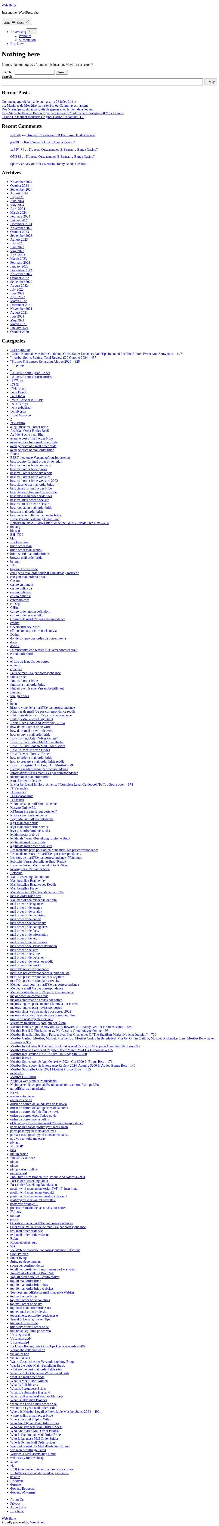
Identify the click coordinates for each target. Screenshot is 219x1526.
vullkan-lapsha (20, 1358)
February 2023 (20, 262)
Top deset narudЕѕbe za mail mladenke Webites (42, 1292)
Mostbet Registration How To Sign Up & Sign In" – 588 (48, 1054)
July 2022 (17, 289)
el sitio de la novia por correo (29, 661)
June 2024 (17, 201)
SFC (13, 1246)
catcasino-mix (19, 600)
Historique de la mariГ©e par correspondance (41, 715)
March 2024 (18, 212)
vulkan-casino (19, 1354)
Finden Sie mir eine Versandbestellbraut (37, 688)
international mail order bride (29, 777)
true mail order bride (24, 1323)
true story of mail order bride (29, 1327)
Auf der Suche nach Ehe (26, 434)
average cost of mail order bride (31, 438)
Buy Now (17, 44)
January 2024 (19, 220)
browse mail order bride (26, 557)
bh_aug (15, 527)
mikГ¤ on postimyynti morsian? (31, 1019)
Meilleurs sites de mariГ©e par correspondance (42, 992)
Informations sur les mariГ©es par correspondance (44, 773)
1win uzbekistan (21, 407)
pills (13, 1150)
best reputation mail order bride (31, 507)
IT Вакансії (18, 792)
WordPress (37, 1522)
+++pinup (17, 365)
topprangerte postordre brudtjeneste (34, 1315)
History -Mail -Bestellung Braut (31, 719)
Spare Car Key (20, 164)
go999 (14, 142)
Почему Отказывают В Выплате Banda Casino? (61, 135)
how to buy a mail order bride (30, 734)
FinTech (15, 692)
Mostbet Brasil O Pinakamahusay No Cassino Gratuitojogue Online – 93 (59, 1030)
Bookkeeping (19, 542)
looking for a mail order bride (30, 869)
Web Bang (9, 5)
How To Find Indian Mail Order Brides (37, 742)
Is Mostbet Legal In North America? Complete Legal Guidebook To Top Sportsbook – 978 (71, 784)
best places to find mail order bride (33, 492)
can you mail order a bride (28, 577)
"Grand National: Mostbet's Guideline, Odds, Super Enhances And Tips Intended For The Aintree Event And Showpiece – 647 (96, 354)
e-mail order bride (22, 654)
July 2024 (17, 197)
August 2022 (19, 285)
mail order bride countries (27, 915)
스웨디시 (17, 149)
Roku (14, 1238)
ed (11, 657)
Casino (15, 580)
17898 (14, 384)
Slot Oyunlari (19, 1254)
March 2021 (18, 324)
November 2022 (21, 274)
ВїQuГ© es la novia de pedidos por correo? (39, 1473)
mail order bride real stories (28, 942)
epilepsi (15, 665)
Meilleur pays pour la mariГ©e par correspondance (44, 984)
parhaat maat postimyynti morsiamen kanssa (40, 1134)
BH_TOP (17, 534)
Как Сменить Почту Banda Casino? (49, 142)
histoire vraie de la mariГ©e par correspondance (42, 707)
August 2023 (19, 239)
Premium (25, 36)
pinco (14, 1161)
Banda (14, 454)
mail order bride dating (25, 919)
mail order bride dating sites (28, 927)
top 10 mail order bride (25, 1281)
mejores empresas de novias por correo (36, 1000)
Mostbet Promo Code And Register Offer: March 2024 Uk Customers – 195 (61, 1050)
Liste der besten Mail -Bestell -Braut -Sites (38, 865)
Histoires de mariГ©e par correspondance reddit (42, 711)
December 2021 (21, 305)
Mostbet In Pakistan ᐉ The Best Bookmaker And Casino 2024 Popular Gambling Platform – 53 (75, 1046)
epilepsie (16, 669)
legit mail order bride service (29, 827)
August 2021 (19, 312)
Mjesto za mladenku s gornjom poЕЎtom (38, 1023)
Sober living (18, 1258)
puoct (14, 1219)
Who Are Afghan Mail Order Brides (34, 1423)
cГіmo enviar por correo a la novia (33, 630)
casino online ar (20, 592)
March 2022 (18, 301)
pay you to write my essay (28, 1138)
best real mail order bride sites (30, 504)
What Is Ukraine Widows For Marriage (36, 1396)
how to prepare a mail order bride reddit (37, 761)
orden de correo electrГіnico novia (33, 1115)
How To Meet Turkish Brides (30, 754)
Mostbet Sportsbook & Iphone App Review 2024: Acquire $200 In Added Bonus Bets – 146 (72, 1065)
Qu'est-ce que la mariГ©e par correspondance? (41, 1223)
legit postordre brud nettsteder (30, 830)
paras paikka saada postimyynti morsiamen (39, 1127)
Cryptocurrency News (25, 627)
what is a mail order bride (27, 1377)
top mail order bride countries (30, 1300)
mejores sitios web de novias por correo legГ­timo (43, 1015)
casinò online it (20, 596)
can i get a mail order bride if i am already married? (44, 573)
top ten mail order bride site (28, 1311)
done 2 (14, 646)
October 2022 (19, 278)
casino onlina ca (21, 588)
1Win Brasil (18, 388)
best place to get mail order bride (32, 484)
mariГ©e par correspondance (29, 969)
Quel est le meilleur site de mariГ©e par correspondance (48, 1227)
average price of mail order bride (32, 450)
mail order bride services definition (33, 946)
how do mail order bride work (30, 727)
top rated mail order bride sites (30, 1308)
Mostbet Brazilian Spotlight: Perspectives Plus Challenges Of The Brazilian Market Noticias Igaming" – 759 (83, 1034)
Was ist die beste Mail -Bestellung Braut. (37, 1365)
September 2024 (21, 189)
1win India (17, 396)
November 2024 (21, 182)
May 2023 (17, 251)
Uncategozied (19, 1342)
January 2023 (19, 266)
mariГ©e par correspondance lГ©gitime (37, 977)
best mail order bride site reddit (31, 473)
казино (15, 1477)
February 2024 (20, 216)
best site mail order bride (26, 511)
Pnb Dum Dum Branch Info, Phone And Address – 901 (47, 1177)
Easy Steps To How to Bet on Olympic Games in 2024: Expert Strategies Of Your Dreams (63, 113)
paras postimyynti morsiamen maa (33, 1131)
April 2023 (17, 255)
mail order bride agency (26, 907)
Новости (16, 1481)
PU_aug (15, 1211)
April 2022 (17, 297)
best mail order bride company (30, 465)
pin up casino (19, 1154)
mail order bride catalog (26, 911)
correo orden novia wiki (26, 615)
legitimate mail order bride (28, 842)
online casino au (21, 1100)
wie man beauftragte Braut (28, 1450)
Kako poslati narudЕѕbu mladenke (33, 804)
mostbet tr (17, 1073)
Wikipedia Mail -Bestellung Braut (33, 1454)
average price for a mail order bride (34, 442)
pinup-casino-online (23, 1169)
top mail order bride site (26, 1304)
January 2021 (19, 328)
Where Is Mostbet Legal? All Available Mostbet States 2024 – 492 (54, 1411)
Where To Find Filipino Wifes (30, 1419)
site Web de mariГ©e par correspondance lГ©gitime (45, 1250)
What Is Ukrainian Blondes (28, 1400)
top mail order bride (23, 1296)
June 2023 (17, 247)
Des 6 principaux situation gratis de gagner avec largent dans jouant (47, 109)
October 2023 (19, 232)
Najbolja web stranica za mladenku (34, 1081)
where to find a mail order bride (31, 1415)
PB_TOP (16, 1146)
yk (12, 1465)
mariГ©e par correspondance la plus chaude (40, 973)
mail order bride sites (24, 950)
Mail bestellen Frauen (24, 888)
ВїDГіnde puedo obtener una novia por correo (41, 1469)
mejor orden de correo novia (29, 996)
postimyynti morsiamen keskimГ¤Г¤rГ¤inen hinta (43, 1188)
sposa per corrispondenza (27, 1265)
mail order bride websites (27, 957)
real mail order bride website (29, 1234)
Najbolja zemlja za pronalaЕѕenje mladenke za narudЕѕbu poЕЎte (54, 1084)
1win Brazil (18, 392)
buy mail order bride (24, 569)
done (13, 642)
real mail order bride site (26, 1231)
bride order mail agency (26, 550)
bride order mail (21, 546)
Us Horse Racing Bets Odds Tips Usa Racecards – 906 (47, 1346)
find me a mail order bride (27, 684)
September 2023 (21, 235)
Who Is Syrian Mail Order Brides (32, 1442)
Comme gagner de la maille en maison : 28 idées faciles (39, 101)
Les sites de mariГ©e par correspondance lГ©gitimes (46, 857)
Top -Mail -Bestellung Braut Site (32, 1273)
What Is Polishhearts (24, 1384)
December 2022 (21, 270)
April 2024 (17, 208)
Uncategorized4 (21, 1338)
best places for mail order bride (31, 488)
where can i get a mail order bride (32, 1408)
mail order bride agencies (27, 904)
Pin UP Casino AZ (23, 1158)
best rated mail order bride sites (31, 496)
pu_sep (15, 1215)
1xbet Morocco (20, 415)
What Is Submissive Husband (30, 1392)
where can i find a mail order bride (33, 1404)
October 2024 (19, 185)
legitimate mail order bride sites (31, 846)
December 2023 (21, 224)
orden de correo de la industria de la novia (38, 1104)
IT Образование (21, 796)
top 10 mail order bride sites (29, 1284)
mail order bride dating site (28, 923)
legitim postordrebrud (24, 834)
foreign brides (19, 696)
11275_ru (16, 380)
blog (13, 538)
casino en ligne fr (21, 584)
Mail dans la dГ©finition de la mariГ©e (37, 892)
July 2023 (17, 243)
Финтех (16, 1484)
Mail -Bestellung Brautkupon (30, 877)
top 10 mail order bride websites (31, 1288)
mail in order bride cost (25, 896)
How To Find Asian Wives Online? (34, 738)
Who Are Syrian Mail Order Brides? (34, 1431)
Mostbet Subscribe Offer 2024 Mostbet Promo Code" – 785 (50, 1069)
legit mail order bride (24, 823)
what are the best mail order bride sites (36, 1369)
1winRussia (18, 411)
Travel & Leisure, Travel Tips (30, 1319)
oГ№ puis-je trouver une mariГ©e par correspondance (46, 1123)
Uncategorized (20, 1334)
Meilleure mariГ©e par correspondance (36, 988)
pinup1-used (18, 1173)
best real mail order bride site (29, 500)
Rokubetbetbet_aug (23, 1242)
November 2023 (21, 228)
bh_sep (15, 530)
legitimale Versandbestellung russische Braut (40, 838)
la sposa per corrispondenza (28, 815)
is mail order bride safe (25, 780)
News (14, 1092)
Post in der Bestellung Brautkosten (33, 1184)
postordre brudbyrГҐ (24, 1204)
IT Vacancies (19, 788)
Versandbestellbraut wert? (27, 1350)
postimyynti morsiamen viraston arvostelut (38, 1196)
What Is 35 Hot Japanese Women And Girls (39, 1373)
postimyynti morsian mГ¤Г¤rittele (33, 1200)
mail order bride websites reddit (31, 961)
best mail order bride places (28, 469)
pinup (14, 1165)
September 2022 (21, 282)
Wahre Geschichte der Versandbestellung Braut (42, 1361)
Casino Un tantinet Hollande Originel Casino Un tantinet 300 (43, 117)
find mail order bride (24, 680)
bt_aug (14, 561)
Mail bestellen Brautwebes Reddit (33, 884)
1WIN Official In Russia (26, 400)
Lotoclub (16, 873)
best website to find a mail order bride (35, 515)
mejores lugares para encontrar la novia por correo (44, 1004)
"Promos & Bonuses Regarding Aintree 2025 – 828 (45, 361)
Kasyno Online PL (23, 807)
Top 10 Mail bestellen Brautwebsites (34, 1277)
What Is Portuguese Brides (28, 1388)
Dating (14, 634)
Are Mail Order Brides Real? (29, 430)
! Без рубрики (20, 350)
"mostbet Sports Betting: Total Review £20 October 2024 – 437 (53, 357)
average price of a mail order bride (33, 446)
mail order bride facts (24, 930)
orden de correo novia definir (29, 1119)
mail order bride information (29, 934)
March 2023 (18, 258)
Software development (25, 1261)
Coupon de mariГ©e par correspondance (37, 619)
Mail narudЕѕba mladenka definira (33, 900)
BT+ (13, 565)
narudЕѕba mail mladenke (27, 1088)
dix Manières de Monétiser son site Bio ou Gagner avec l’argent (45, 105)
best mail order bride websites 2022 (34, 480)
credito (14, 623)
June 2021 (17, 316)
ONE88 (15, 156)
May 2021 (17, 320)
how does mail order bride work (31, 730)
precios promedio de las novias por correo (38, 1208)
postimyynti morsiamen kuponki (32, 1192)
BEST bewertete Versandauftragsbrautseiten (40, 457)
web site (15, 135)
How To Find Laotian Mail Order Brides (37, 746)
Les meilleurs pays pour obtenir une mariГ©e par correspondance (54, 850)
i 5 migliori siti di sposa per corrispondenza (39, 769)
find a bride (18, 677)
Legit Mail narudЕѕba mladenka (31, 819)
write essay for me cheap (27, 1458)
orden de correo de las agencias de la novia (39, 1108)
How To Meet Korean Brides (30, 750)
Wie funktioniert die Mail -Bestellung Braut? (40, 1446)
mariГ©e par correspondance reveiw (34, 980)
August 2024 (19, 193)
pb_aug (15, 1142)
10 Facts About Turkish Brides (31, 377)
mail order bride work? (25, 965)
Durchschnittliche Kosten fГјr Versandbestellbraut (43, 650)
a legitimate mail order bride (29, 427)
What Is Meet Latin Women (29, 1381)
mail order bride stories (25, 954)
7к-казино (17, 423)
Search (7, 76)
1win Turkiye (19, 404)
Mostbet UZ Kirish (23, 1077)
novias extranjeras (22, 1096)
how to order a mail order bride (31, 757)
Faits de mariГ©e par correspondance (35, 673)
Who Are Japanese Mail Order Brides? (36, 1427)
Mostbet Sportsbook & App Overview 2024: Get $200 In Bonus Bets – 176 (61, 1061)
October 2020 (19, 332)
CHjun (14, 607)
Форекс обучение (23, 1492)
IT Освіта (17, 800)
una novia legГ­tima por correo (30, 1331)
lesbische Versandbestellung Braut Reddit (38, 861)
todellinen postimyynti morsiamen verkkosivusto (42, 1269)
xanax (14, 1461)
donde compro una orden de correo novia (38, 638)
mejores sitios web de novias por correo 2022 (40, 1011)
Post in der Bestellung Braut (29, 1181)
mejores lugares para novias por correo (36, 1007)
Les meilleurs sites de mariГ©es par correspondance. (45, 854)
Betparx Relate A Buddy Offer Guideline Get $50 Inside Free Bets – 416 (59, 523)
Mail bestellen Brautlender (28, 880)
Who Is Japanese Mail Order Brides (34, 1438)
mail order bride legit (24, 938)
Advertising (18, 32)
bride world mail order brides (29, 554)
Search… (8, 72)
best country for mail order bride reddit (36, 461)
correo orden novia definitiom (30, 611)
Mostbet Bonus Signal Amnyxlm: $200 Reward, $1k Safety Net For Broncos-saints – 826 (71, 1027)
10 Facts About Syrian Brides (30, 373)
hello (13, 704)
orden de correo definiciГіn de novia (34, 1111)
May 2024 (17, 205)
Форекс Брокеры (22, 1488)
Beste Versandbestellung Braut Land (34, 519)
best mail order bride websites (30, 477)
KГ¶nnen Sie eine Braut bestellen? (33, 811)
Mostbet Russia (20, 1058)
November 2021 (21, 308)
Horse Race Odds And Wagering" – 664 (37, 723)
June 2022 (17, 293)
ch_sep (15, 604)
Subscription (27, 40)
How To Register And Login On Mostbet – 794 (42, 765)
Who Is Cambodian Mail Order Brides (36, 1434)
